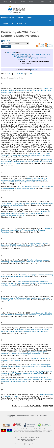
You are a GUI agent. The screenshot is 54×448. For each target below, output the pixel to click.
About (20, 18)
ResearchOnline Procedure (27, 416)
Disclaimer (35, 444)
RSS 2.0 (41, 46)
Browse (5, 23)
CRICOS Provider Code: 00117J (27, 439)
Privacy (27, 444)
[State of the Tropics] (44, 425)
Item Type (34, 70)
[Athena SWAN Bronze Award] (6, 425)
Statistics (43, 416)
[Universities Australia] (29, 425)
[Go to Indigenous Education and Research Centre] (4, 430)
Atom (42, 44)
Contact (41, 2)
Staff (5, 2)
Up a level (6, 41)
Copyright (11, 416)
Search (30, 18)
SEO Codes (11, 52)
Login (50, 20)
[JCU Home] (16, 9)
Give (49, 2)
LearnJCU (31, 2)
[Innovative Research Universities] (17, 425)
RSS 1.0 (50, 44)
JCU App (13, 2)
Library (22, 2)
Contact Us (21, 23)
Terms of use (19, 444)
